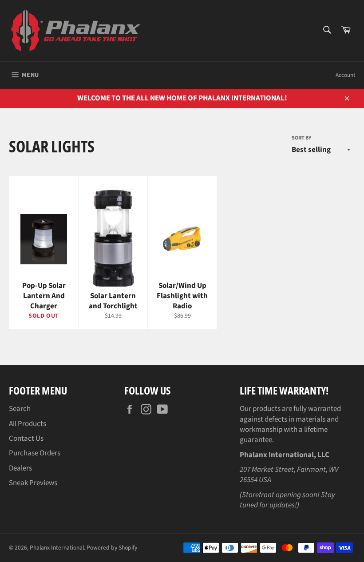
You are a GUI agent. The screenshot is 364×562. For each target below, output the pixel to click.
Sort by (301, 138)
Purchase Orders (34, 453)
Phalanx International (57, 547)
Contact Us (26, 438)
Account (345, 75)
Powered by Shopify (112, 547)
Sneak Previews (33, 483)
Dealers (20, 468)
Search (20, 408)
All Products (27, 424)
